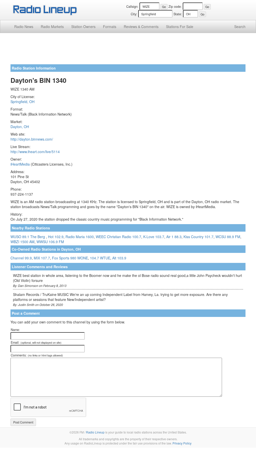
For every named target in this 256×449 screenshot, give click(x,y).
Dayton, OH (19, 126)
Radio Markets (52, 26)
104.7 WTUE (100, 257)
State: (178, 14)
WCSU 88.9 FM (228, 236)
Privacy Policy (182, 443)
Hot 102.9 (56, 236)
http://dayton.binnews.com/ (31, 139)
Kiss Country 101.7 (199, 236)
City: (134, 14)
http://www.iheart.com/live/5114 (35, 151)
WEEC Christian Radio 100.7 (118, 236)
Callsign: (132, 6)
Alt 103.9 (119, 257)
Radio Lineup (95, 432)
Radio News (23, 26)
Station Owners (83, 26)
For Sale (179, 26)
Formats (109, 26)
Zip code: (175, 6)
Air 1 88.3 (174, 236)
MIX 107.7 (42, 257)
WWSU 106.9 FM (50, 241)
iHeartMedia (20, 164)
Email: (36, 342)
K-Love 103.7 (153, 236)
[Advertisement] (128, 50)
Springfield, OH (22, 101)
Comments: (37, 355)
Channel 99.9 (21, 257)
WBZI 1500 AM (22, 241)
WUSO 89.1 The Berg (28, 236)
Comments (141, 26)
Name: (15, 329)
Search (240, 26)
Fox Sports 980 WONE (70, 257)
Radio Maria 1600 (80, 236)
